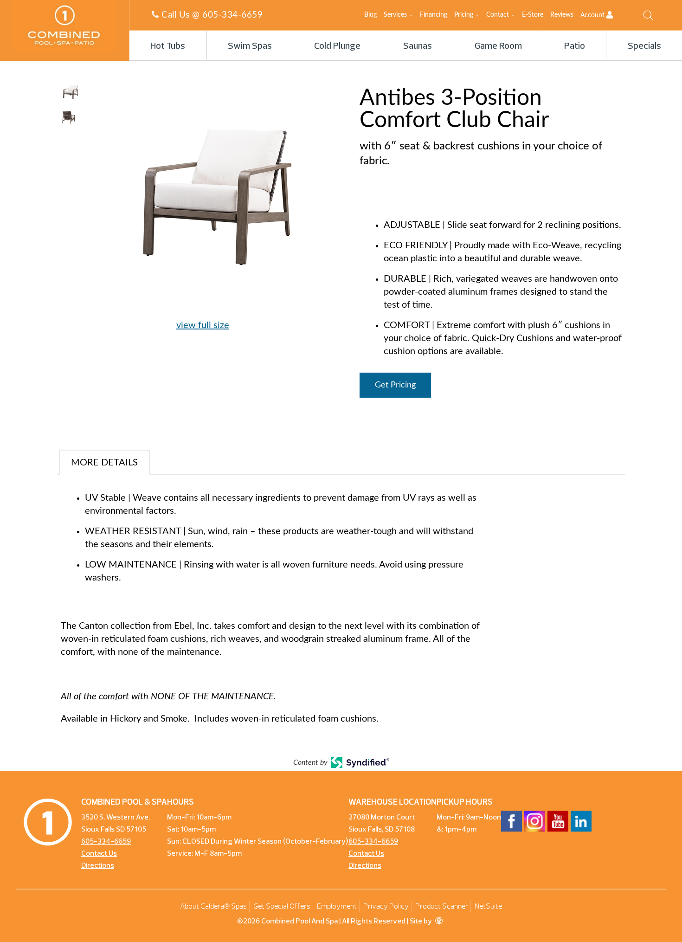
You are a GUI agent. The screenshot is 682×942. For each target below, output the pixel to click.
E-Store (532, 15)
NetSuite (488, 906)
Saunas (417, 46)
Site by (421, 921)
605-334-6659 (232, 15)
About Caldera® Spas (213, 906)
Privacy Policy (386, 906)
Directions (97, 866)
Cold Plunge (337, 46)
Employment (337, 906)
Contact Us (99, 854)
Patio (574, 46)
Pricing (463, 15)
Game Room (498, 46)
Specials (644, 46)
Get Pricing (395, 385)
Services (395, 15)
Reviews (561, 15)
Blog (370, 15)
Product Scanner (441, 906)
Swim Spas (250, 46)
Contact (497, 15)
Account (593, 15)
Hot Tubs (167, 46)
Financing (433, 15)
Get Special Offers (281, 906)
